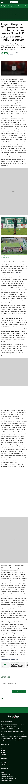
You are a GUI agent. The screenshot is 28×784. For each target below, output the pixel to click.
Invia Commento (19, 692)
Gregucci (17, 272)
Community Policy (5, 774)
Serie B (3, 750)
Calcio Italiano (18, 6)
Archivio (3, 772)
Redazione (4, 762)
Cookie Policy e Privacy (7, 776)
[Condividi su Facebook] (4, 53)
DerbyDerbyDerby (6, 6)
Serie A (3, 748)
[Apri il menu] (2, 2)
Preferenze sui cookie (6, 780)
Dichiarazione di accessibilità (8, 778)
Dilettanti (3, 754)
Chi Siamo (3, 764)
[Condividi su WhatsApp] (2, 53)
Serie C (3, 752)
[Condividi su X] (7, 53)
